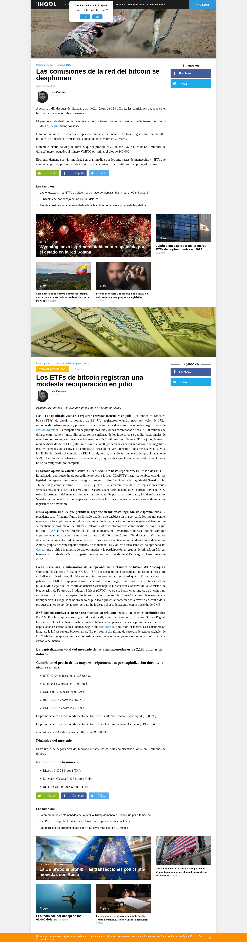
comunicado (107, 627)
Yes (97, 16)
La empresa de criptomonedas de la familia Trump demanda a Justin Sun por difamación (95, 815)
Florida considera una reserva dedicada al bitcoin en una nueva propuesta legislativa (93, 205)
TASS (52, 530)
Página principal (44, 65)
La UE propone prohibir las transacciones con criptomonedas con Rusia (85, 821)
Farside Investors (47, 430)
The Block (82, 485)
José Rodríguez (58, 92)
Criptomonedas (81, 363)
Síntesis (60, 363)
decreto (40, 549)
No (85, 16)
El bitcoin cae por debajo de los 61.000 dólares (69, 199)
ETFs (69, 363)
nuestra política (48, 939)
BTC (68, 65)
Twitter (183, 83)
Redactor (55, 95)
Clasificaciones (156, 4)
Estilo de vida (136, 4)
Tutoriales (119, 4)
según (55, 126)
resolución (135, 581)
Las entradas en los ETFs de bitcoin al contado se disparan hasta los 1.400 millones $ (94, 192)
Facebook (185, 73)
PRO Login (202, 4)
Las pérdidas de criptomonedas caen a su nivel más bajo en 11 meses (84, 827)
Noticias (60, 65)
